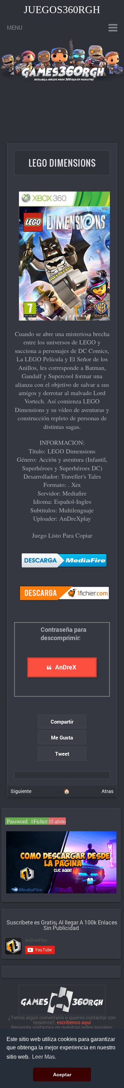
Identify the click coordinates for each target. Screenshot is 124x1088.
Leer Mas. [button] (44, 1057)
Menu (14, 27)
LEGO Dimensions (62, 162)
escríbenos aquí (74, 1022)
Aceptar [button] (62, 1074)
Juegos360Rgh (62, 9)
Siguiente (21, 791)
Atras (107, 791)
